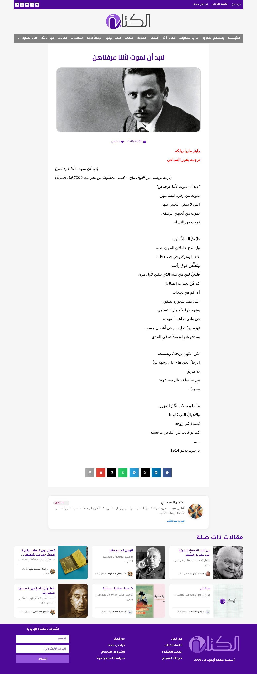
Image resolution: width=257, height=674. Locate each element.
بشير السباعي (173, 503)
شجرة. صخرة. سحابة (118, 589)
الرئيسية (234, 38)
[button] (167, 472)
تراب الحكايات (188, 38)
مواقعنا (119, 639)
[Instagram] (22, 5)
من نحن (236, 4)
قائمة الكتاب (220, 4)
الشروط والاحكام (113, 652)
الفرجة (141, 38)
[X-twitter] (32, 5)
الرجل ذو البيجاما (121, 551)
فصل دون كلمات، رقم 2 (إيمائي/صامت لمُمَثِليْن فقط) (38, 555)
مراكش (205, 589)
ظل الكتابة (30, 38)
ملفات (129, 38)
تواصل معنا (200, 4)
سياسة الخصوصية (111, 658)
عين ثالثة (47, 38)
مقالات (62, 38)
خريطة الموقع (172, 658)
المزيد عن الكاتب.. (175, 521)
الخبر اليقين (112, 38)
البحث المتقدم (172, 652)
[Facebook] (37, 5)
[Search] (17, 5)
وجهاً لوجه (93, 38)
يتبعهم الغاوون (213, 38)
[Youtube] (27, 5)
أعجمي (154, 38)
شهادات (77, 38)
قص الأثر (169, 38)
